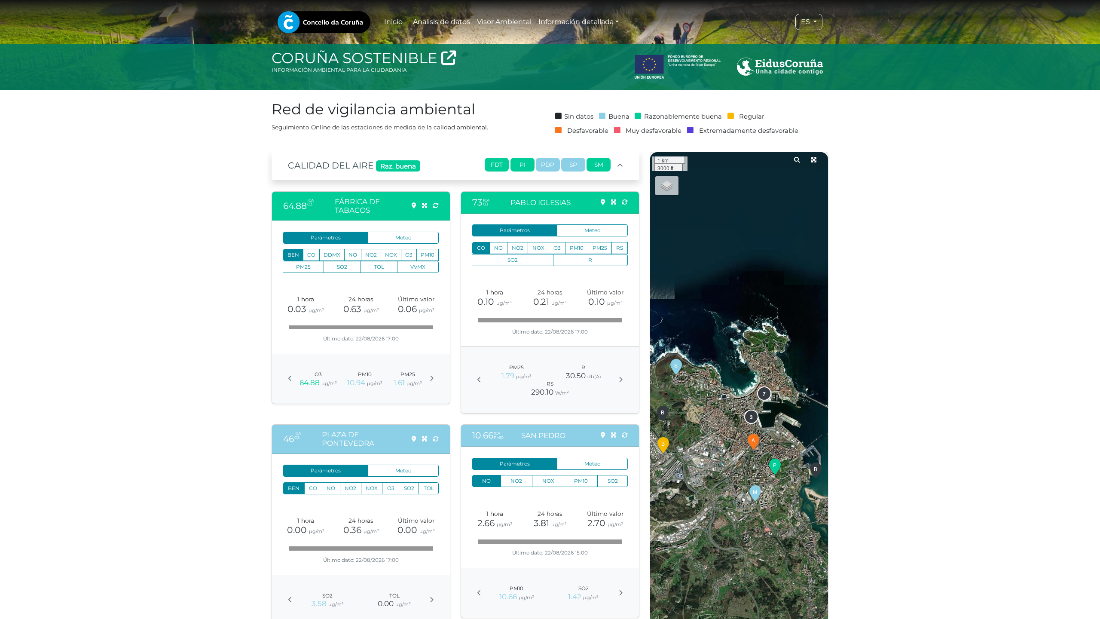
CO (311, 254)
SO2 (342, 267)
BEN (293, 254)
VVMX (417, 267)
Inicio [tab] (393, 22)
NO (352, 254)
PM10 (427, 254)
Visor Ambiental (504, 22)
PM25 (303, 267)
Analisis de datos (441, 22)
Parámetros (326, 237)
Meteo (403, 237)
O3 (408, 254)
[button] (816, 470)
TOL (379, 267)
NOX (391, 254)
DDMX (332, 254)
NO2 (371, 254)
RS (619, 248)
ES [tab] (806, 22)
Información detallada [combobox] (576, 22)
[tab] (324, 22)
